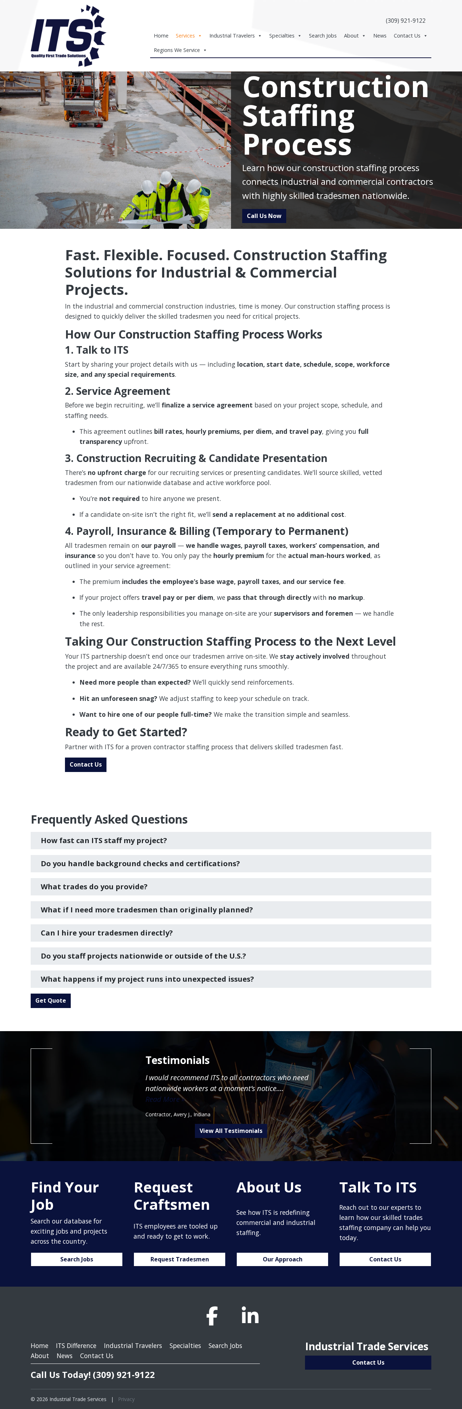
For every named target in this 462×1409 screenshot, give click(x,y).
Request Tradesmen (180, 1259)
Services (185, 35)
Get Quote (50, 1000)
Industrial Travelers (232, 35)
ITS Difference (76, 1345)
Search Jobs (323, 35)
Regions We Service (177, 50)
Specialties (282, 35)
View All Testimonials (231, 1131)
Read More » (165, 1099)
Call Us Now (264, 216)
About (351, 35)
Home (161, 35)
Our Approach (282, 1259)
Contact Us (407, 35)
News (380, 35)
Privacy (126, 1399)
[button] (231, 840)
